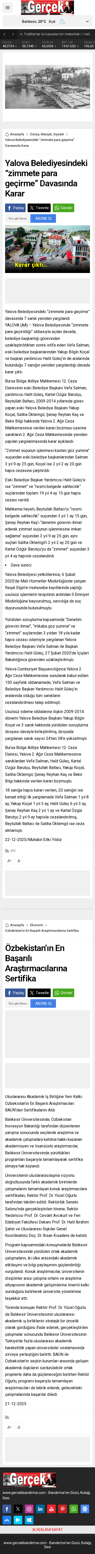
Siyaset (58, 134)
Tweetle (42, 208)
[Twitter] (18, 1509)
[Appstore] (7, 1520)
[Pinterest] (62, 1509)
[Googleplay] (18, 1520)
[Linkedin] (40, 1509)
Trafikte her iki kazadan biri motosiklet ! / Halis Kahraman (58, 34)
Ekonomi (36, 925)
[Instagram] (29, 1509)
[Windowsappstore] (29, 1520)
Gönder (66, 208)
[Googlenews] (85, 1509)
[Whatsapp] (73, 1509)
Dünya (34, 134)
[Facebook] (7, 1509)
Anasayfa (17, 134)
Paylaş (18, 208)
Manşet (46, 134)
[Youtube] (51, 1509)
